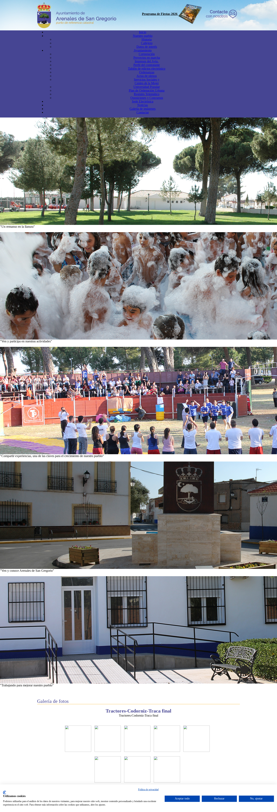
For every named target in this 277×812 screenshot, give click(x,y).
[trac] (78, 750)
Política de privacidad (148, 789)
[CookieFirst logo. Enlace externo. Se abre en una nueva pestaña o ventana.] (4, 792)
